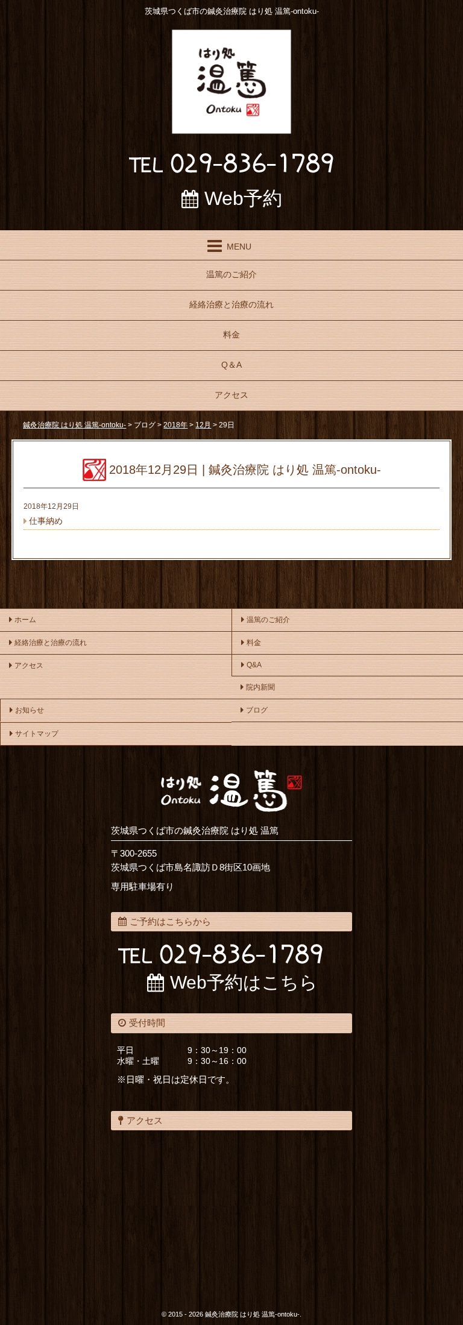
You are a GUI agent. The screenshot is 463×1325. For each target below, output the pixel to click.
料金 (231, 334)
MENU (239, 246)
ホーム (25, 619)
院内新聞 (260, 687)
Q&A (254, 665)
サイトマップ (36, 733)
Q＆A (231, 365)
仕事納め (46, 521)
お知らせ (29, 710)
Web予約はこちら (244, 982)
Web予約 (243, 198)
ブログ (257, 710)
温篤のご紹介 (231, 274)
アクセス (231, 395)
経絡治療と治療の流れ (231, 304)
